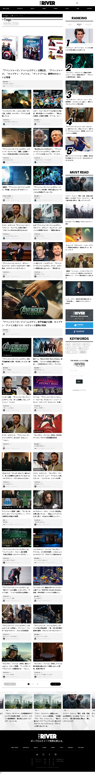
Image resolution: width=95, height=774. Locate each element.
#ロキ (68, 344)
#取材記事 (82, 352)
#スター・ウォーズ (71, 352)
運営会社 (49, 762)
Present (89, 8)
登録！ (79, 381)
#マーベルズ (77, 344)
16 (37, 684)
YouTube (81, 747)
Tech (67, 8)
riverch (57, 767)
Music (32, 8)
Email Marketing (76, 390)
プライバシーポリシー (38, 760)
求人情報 (53, 762)
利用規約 (32, 762)
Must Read (6, 8)
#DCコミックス (83, 348)
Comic (56, 8)
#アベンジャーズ (71, 348)
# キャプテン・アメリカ (11, 23)
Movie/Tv (20, 8)
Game (44, 8)
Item (77, 8)
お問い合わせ (45, 761)
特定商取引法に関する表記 (60, 760)
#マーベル (86, 344)
